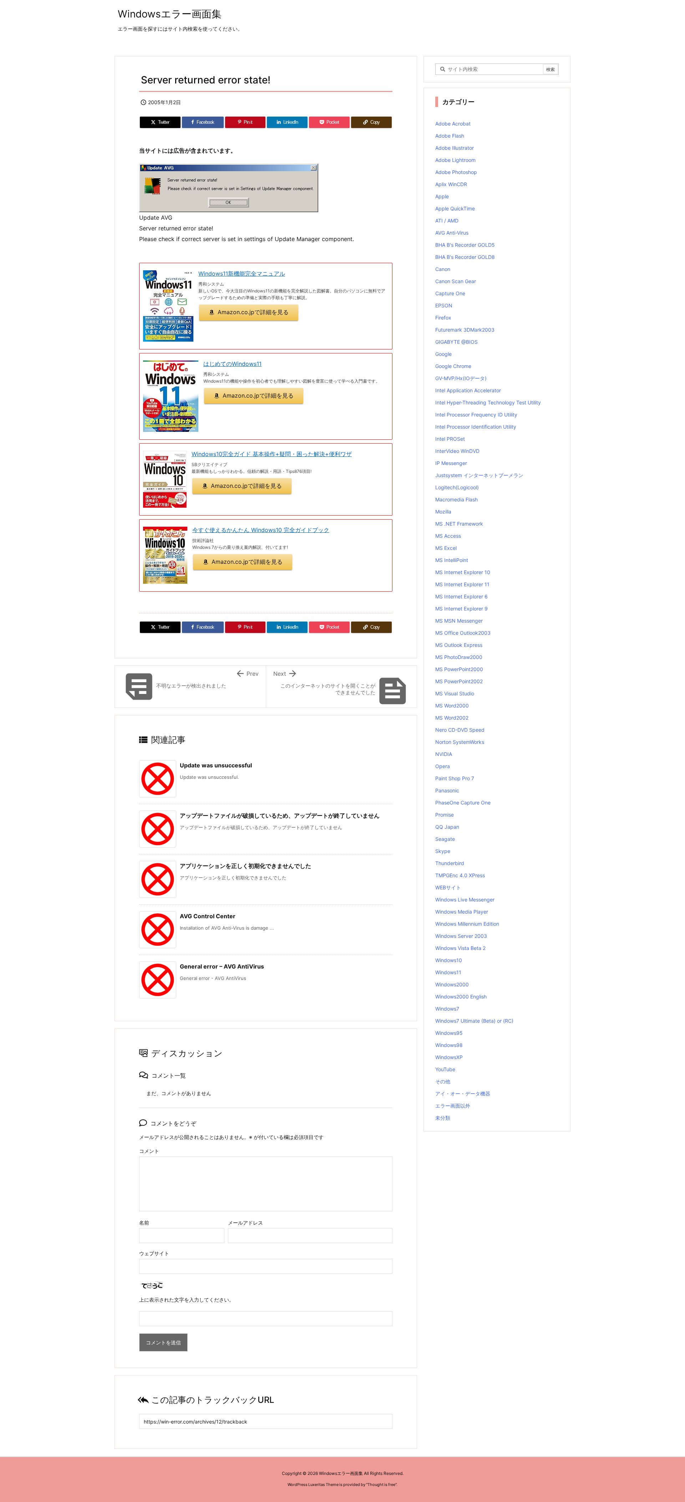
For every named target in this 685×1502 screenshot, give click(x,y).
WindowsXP (449, 1057)
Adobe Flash (449, 136)
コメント (149, 1151)
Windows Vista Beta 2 (460, 948)
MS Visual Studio (454, 693)
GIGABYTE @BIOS (456, 342)
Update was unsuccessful (216, 765)
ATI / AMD (446, 221)
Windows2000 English (461, 996)
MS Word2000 (452, 706)
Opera (442, 766)
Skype (442, 851)
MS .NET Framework (459, 524)
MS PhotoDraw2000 (458, 657)
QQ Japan (447, 827)
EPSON (443, 305)
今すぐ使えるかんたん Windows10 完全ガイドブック (260, 529)
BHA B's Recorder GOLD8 (465, 257)
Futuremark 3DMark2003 (464, 330)
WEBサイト (448, 887)
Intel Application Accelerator (468, 390)
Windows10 (448, 960)
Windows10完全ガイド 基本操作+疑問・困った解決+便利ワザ (272, 454)
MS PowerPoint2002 (459, 681)
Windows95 (449, 1033)
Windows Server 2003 (461, 936)
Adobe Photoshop (456, 172)
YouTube (445, 1069)
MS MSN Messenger (459, 621)
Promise (444, 815)
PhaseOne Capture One (463, 802)
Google (443, 354)
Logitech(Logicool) (457, 487)
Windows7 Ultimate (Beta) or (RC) (474, 1021)
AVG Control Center (207, 916)
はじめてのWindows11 (232, 363)
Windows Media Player (461, 912)
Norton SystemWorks (459, 742)
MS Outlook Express (458, 645)
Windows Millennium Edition (467, 924)
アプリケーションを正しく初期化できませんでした (245, 865)
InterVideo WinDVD (457, 451)
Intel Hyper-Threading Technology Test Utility (488, 402)
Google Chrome (453, 366)
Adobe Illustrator (454, 148)
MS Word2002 (451, 718)
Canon (442, 269)
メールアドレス (245, 1223)
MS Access (448, 536)
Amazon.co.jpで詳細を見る (253, 312)
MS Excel (446, 548)
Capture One (450, 293)
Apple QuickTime (455, 208)
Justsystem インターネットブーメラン (479, 475)
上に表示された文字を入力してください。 (186, 1300)
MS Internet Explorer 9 (461, 609)
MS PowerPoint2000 (459, 669)
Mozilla (443, 512)
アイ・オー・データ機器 (462, 1093)
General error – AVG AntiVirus (222, 966)
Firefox (443, 318)
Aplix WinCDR (451, 184)
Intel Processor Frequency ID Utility (476, 415)
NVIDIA (443, 754)
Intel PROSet (450, 439)
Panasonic (447, 790)
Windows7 (447, 1009)
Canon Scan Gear (455, 281)
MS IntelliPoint (451, 560)
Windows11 (448, 972)
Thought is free (381, 1484)
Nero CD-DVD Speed (459, 730)
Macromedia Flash (456, 499)
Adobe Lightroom (455, 160)
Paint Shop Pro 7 (454, 778)
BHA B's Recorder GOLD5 (465, 245)
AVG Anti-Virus (451, 233)
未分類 (442, 1118)
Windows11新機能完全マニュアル (241, 273)
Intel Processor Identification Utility (475, 427)
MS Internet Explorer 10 (462, 572)
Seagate (445, 839)
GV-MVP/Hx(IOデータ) (461, 378)
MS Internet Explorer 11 (462, 584)
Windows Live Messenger (464, 899)
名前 (144, 1223)
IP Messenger (451, 463)
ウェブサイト (154, 1253)
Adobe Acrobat (453, 124)
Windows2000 (452, 984)
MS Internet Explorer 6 (461, 596)
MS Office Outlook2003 (463, 633)
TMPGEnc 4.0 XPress (460, 875)
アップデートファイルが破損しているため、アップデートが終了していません (280, 815)
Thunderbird (449, 863)
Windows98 (449, 1045)
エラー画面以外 (452, 1106)
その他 (442, 1081)
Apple (442, 196)
